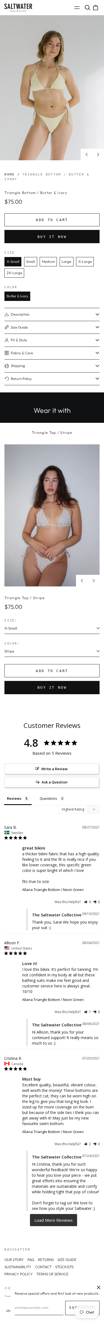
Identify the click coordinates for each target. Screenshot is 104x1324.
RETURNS (46, 1259)
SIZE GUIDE (67, 1259)
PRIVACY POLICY (18, 1274)
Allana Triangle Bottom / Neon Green (53, 889)
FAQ (30, 1259)
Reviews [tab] (14, 798)
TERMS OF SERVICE (52, 1274)
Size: (10, 620)
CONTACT (43, 1267)
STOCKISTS (64, 1267)
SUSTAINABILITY (17, 1267)
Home (9, 174)
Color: (12, 643)
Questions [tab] (48, 798)
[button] (87, 8)
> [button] (53, 1220)
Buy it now (52, 237)
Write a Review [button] (54, 768)
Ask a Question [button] (54, 782)
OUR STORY (14, 1259)
